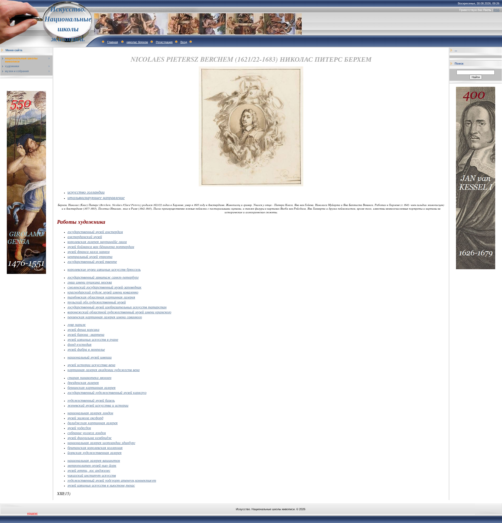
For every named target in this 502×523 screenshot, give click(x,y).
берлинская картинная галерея (91, 387)
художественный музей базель (91, 400)
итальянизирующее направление (96, 197)
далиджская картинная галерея (92, 422)
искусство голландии (86, 192)
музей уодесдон (79, 427)
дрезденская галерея (83, 382)
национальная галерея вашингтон (93, 460)
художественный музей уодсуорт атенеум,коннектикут (111, 480)
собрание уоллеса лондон (86, 432)
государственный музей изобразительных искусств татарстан (117, 306)
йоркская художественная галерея (94, 452)
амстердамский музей (84, 236)
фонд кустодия (79, 344)
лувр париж (76, 324)
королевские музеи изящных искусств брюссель (104, 269)
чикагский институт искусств (91, 475)
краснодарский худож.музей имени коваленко (102, 292)
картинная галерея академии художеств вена (103, 369)
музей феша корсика (83, 329)
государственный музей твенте (92, 261)
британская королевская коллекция (95, 447)
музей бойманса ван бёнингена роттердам (100, 246)
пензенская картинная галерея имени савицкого (104, 316)
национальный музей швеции (89, 357)
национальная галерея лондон (90, 412)
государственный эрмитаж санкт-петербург (103, 277)
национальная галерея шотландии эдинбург (101, 442)
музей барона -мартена (85, 334)
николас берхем (137, 42)
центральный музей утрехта (89, 256)
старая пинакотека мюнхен (89, 377)
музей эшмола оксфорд (85, 417)
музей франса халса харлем (88, 251)
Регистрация (164, 42)
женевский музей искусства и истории (97, 405)
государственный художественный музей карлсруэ (106, 392)
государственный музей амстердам (95, 231)
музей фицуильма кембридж (89, 437)
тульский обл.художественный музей (96, 302)
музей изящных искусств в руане (92, 339)
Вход (183, 42)
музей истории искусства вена (91, 364)
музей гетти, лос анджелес (88, 470)
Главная (112, 42)
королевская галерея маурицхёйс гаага (97, 241)
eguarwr (32, 513)
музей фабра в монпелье (86, 349)
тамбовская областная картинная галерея (101, 297)
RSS (496, 10)
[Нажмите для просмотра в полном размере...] (251, 185)
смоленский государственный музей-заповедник (104, 287)
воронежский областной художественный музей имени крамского (119, 311)
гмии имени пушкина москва (89, 282)
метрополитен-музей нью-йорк (91, 465)
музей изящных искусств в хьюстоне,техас (101, 485)
